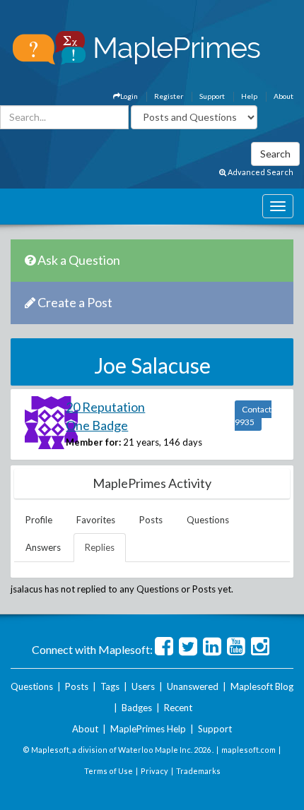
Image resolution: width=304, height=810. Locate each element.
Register (168, 96)
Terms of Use (108, 770)
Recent (178, 707)
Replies (100, 547)
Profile (38, 519)
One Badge (97, 425)
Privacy (154, 770)
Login (129, 96)
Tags (109, 686)
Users (143, 686)
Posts (151, 519)
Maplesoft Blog (261, 686)
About (283, 96)
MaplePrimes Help (148, 728)
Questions (208, 519)
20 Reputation (105, 407)
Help (249, 96)
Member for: (93, 442)
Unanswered (192, 686)
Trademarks (198, 770)
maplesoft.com (248, 749)
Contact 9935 (253, 415)
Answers (43, 547)
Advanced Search (259, 172)
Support (212, 96)
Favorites (95, 519)
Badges (137, 707)
